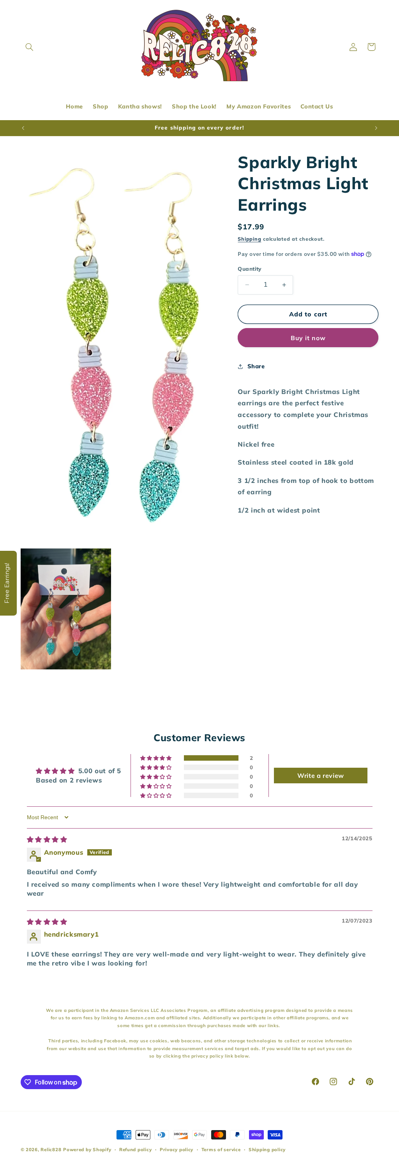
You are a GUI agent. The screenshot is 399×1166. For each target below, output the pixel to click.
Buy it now (308, 338)
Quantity (249, 268)
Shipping (249, 239)
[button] (30, 47)
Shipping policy (267, 1149)
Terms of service (221, 1149)
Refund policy (135, 1149)
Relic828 (51, 1149)
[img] (47, 839)
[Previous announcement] (23, 128)
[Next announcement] (376, 128)
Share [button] (256, 366)
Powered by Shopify (87, 1149)
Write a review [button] (320, 775)
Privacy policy (176, 1149)
